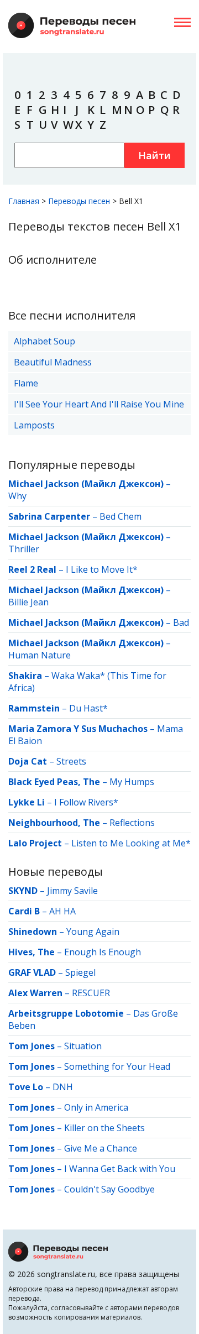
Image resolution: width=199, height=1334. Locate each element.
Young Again (92, 931)
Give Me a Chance (100, 1148)
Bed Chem (121, 516)
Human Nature (39, 655)
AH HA (62, 911)
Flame (26, 383)
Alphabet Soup (44, 341)
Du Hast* (88, 708)
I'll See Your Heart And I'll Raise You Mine (99, 404)
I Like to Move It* (102, 569)
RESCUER (91, 993)
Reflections (132, 823)
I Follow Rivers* (86, 802)
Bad (181, 622)
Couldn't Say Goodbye (109, 1189)
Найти (154, 155)
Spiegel (80, 972)
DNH (63, 1087)
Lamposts (34, 425)
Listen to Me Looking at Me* (131, 843)
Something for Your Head (117, 1066)
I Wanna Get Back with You (119, 1169)
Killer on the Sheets (104, 1128)
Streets (71, 761)
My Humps (131, 782)
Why (17, 496)
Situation (83, 1046)
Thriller (23, 549)
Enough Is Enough (102, 952)
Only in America (96, 1107)
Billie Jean (28, 602)
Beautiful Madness (53, 362)
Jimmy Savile (72, 891)
